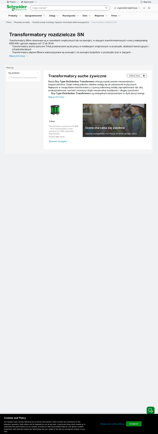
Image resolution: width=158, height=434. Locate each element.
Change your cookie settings (112, 424)
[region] (114, 120)
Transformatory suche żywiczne (77, 76)
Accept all (134, 424)
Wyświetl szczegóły (58, 141)
